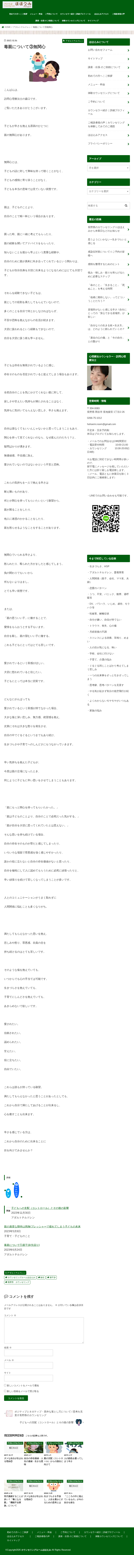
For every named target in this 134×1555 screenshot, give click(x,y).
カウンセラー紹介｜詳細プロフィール (75, 14)
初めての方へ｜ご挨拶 (18, 14)
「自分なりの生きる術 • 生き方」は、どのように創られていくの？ (106, 327)
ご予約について (51, 14)
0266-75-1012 (94, 418)
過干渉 (53, 1277)
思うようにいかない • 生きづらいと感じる (107, 241)
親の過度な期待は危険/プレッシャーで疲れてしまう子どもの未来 (42, 1226)
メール (9, 1360)
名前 (8, 1347)
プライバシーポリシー (100, 143)
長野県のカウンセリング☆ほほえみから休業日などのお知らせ (106, 229)
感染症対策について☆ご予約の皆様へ (106, 253)
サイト (7, 1372)
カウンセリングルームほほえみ (21, 1277)
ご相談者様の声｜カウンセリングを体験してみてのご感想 (106, 124)
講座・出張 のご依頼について (47, 21)
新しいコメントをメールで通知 (23, 1385)
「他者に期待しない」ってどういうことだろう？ (106, 299)
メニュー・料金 (36, 14)
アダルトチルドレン (16, 1273)
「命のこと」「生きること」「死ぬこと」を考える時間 (106, 287)
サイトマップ (93, 21)
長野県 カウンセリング (18, 1282)
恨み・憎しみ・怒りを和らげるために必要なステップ (106, 274)
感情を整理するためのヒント (104, 264)
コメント (10, 1315)
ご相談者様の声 (118, 14)
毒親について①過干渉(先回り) (22, 1244)
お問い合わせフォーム (100, 50)
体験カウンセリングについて (73, 21)
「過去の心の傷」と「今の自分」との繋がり (106, 339)
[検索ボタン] (126, 205)
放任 (42, 1277)
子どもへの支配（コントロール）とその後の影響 (40, 1208)
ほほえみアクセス (102, 14)
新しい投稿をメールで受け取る (23, 1391)
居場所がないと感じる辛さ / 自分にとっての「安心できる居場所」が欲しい (107, 313)
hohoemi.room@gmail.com (101, 424)
